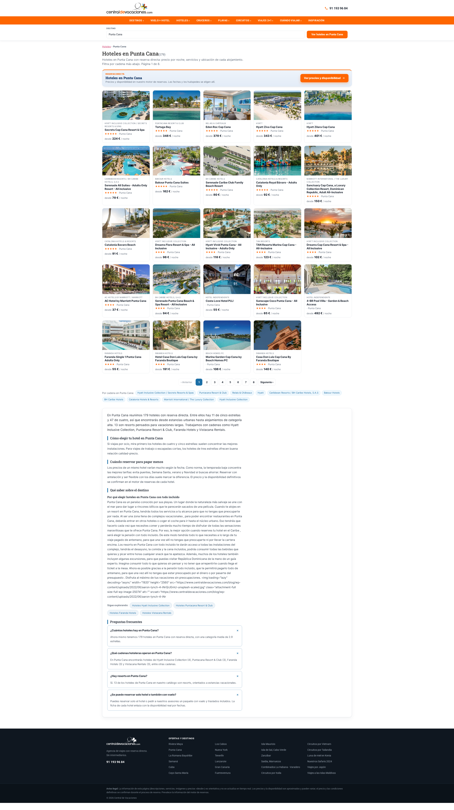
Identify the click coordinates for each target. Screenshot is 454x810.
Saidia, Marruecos (271, 761)
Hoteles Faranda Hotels (123, 612)
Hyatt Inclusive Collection (234, 399)
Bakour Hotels (332, 392)
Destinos (136, 20)
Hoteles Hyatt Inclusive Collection (151, 605)
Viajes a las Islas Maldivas (321, 772)
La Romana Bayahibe (180, 755)
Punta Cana (175, 749)
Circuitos (243, 20)
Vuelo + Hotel (160, 20)
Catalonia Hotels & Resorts (143, 399)
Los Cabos (221, 744)
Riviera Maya (176, 744)
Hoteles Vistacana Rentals (156, 612)
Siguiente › (266, 382)
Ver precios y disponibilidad (322, 78)
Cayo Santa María (178, 772)
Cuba (172, 767)
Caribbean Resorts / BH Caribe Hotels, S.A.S (293, 392)
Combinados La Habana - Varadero (280, 767)
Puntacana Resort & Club (213, 392)
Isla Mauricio (268, 744)
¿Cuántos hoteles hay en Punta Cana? (134, 630)
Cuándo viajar (291, 20)
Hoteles (183, 20)
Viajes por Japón (316, 767)
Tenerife (219, 755)
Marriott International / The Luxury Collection (189, 399)
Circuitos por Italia (271, 772)
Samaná (173, 761)
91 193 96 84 (339, 8)
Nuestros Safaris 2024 (319, 761)
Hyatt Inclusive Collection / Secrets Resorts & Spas (165, 392)
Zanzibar (266, 755)
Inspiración (316, 20)
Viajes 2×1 (265, 20)
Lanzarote (220, 761)
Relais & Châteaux (242, 392)
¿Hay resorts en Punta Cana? (128, 676)
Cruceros (204, 20)
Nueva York (221, 749)
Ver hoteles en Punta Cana (327, 34)
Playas (223, 20)
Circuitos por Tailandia (319, 749)
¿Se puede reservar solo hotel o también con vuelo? (143, 694)
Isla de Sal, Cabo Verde (273, 749)
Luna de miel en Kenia (319, 755)
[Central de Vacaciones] (129, 8)
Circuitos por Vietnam (319, 744)
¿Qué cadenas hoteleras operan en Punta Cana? (141, 653)
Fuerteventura (223, 772)
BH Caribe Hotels (113, 399)
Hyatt (261, 392)
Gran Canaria (222, 767)
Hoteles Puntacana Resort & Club (194, 605)
